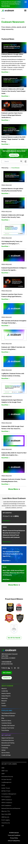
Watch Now (6, 542)
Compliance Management (8, 794)
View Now (6, 520)
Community (4, 747)
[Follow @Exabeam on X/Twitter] (12, 668)
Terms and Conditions (14, 835)
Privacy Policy (14, 838)
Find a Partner (5, 730)
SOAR (3, 785)
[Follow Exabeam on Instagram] (15, 668)
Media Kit (4, 700)
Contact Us (14, 155)
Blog (2, 718)
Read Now (4, 72)
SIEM (2, 768)
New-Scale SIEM (6, 814)
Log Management (6, 782)
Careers (3, 705)
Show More (13, 489)
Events (3, 703)
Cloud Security (5, 823)
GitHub (3, 750)
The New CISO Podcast (8, 725)
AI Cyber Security (6, 779)
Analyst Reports (5, 696)
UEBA (3, 773)
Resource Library (6, 720)
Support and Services (7, 738)
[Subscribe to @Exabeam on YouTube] (18, 668)
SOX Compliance (6, 805)
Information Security (7, 776)
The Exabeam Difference (8, 713)
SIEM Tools (4, 770)
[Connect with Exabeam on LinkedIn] (9, 668)
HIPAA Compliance (6, 802)
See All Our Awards (14, 637)
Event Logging (5, 820)
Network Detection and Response (10, 808)
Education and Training (7, 743)
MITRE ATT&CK (5, 791)
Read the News (5, 6)
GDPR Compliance (6, 799)
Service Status (5, 752)
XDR (2, 825)
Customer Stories (6, 723)
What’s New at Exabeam (8, 715)
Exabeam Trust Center (7, 728)
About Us (4, 688)
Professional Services (7, 740)
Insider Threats (5, 788)
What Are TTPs (5, 811)
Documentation (5, 745)
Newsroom (4, 698)
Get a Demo (7, 672)
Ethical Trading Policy (14, 840)
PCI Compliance (6, 796)
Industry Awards (6, 693)
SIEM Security (5, 817)
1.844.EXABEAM (6, 662)
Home (3, 18)
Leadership (4, 691)
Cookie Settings (6, 755)
